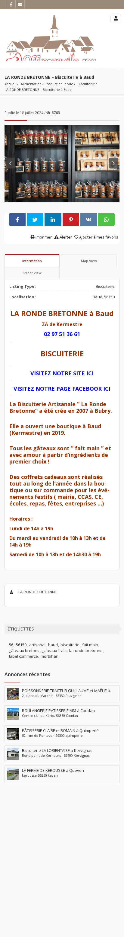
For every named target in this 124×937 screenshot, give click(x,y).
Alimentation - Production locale (47, 84)
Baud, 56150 (104, 297)
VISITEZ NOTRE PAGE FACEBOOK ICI (62, 388)
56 (11, 644)
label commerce (23, 656)
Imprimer (43, 237)
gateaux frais (54, 650)
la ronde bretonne (86, 650)
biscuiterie (69, 644)
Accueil (10, 84)
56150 (21, 644)
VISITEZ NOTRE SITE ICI (62, 373)
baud (53, 644)
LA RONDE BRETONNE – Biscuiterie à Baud (38, 89)
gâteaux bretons (24, 650)
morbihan (49, 656)
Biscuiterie (86, 84)
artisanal (37, 644)
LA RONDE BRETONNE (37, 592)
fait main (90, 644)
